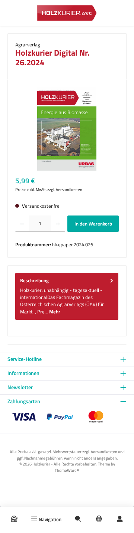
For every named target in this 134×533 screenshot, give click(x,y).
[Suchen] (78, 519)
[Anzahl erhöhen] (58, 223)
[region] (67, 129)
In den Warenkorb (93, 223)
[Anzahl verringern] (22, 223)
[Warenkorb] (99, 519)
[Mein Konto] (120, 519)
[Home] (14, 519)
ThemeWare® (67, 470)
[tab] (66, 296)
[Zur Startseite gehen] (67, 12)
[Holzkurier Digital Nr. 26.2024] (66, 129)
